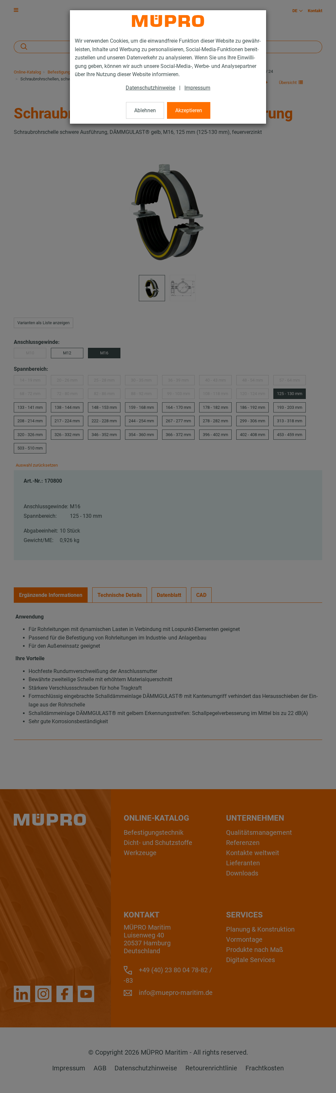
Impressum (197, 88)
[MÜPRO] (168, 21)
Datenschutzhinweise (150, 88)
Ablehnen (145, 110)
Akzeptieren (188, 110)
